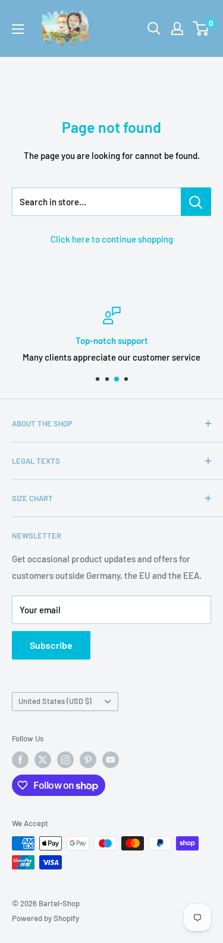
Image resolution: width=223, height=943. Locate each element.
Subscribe (51, 645)
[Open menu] (18, 29)
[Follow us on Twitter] (42, 759)
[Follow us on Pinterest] (88, 759)
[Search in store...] (196, 201)
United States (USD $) (55, 701)
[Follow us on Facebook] (20, 759)
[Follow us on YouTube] (110, 759)
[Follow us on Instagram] (65, 759)
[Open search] (154, 28)
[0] (201, 28)
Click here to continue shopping (112, 239)
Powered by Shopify (45, 918)
